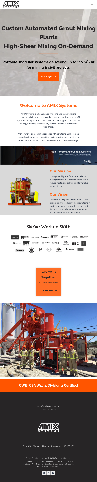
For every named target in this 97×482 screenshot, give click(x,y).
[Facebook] (53, 473)
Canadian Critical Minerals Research (59, 464)
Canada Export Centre (53, 461)
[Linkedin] (44, 473)
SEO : (65, 458)
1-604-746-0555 (48, 409)
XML (69, 458)
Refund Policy (53, 466)
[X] (48, 473)
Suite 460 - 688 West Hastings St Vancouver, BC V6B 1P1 (48, 446)
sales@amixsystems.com (48, 406)
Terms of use (41, 466)
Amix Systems (37, 464)
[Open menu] (92, 4)
